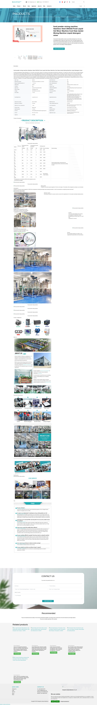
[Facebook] (60, 2)
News (13, 694)
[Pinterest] (67, 2)
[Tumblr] (69, 2)
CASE (13, 690)
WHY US (13, 691)
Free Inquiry (17, 653)
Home (14, 16)
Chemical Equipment (31, 16)
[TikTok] (64, 2)
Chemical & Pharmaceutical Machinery (21, 16)
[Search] (84, 2)
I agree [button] (53, 701)
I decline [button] (57, 701)
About (13, 693)
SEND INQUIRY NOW (48, 601)
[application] (20, 6)
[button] (28, 34)
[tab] (16, 66)
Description (16, 66)
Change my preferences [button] (65, 701)
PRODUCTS (14, 689)
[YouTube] (62, 2)
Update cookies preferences (5, 704)
